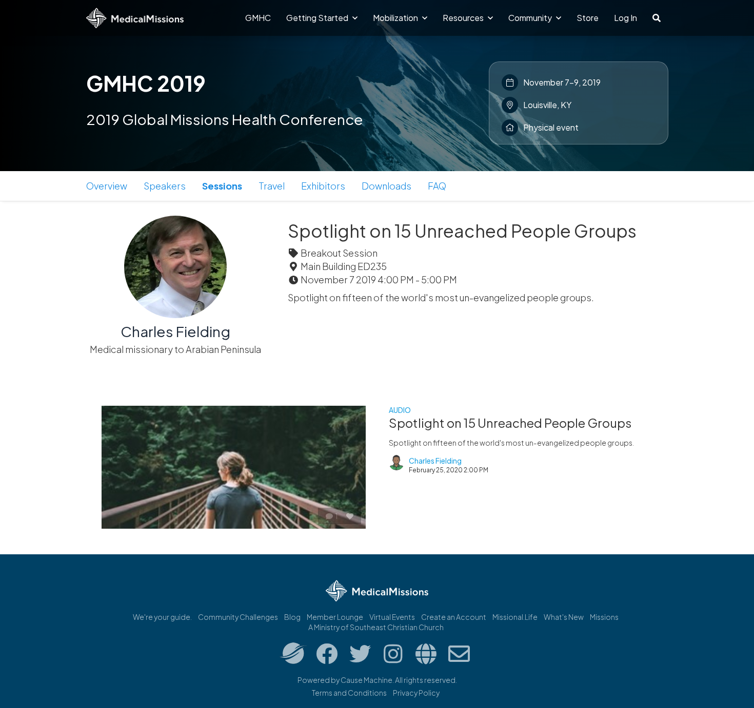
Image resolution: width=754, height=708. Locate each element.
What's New (564, 616)
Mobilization (396, 17)
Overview (106, 186)
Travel (272, 186)
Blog (292, 616)
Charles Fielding (175, 331)
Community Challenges (238, 616)
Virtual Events (392, 616)
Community (530, 17)
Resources (464, 17)
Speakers (165, 186)
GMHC (258, 17)
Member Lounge (335, 616)
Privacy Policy (416, 692)
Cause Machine (366, 679)
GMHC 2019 (146, 83)
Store (588, 17)
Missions (604, 616)
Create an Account (453, 616)
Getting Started (318, 17)
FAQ (437, 186)
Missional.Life (515, 616)
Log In (625, 17)
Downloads (386, 186)
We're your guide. (162, 616)
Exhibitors (323, 186)
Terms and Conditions (349, 692)
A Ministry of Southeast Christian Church (376, 627)
